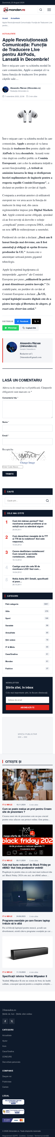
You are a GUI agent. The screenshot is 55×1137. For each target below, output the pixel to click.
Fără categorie (11, 604)
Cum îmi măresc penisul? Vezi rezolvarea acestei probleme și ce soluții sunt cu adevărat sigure (29, 523)
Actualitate (15, 18)
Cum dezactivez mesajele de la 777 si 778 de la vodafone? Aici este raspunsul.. (30, 538)
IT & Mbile (10, 647)
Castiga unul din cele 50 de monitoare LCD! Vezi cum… (26, 568)
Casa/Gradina (11, 654)
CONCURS (7, 1056)
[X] (12, 1021)
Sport (7, 618)
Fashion (9, 668)
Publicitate (6, 1081)
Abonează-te (27, 707)
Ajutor (4, 1040)
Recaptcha (7, 449)
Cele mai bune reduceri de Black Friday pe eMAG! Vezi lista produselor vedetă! (26, 866)
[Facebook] (5, 1021)
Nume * (5, 422)
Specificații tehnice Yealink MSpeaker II (24, 976)
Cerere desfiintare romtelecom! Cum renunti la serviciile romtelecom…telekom (28, 554)
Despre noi (6, 1076)
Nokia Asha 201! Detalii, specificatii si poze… (30, 580)
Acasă (5, 18)
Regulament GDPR (10, 1135)
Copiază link (31, 328)
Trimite (10, 473)
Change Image (27, 462)
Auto (4, 1046)
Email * (5, 435)
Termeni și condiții (41, 1135)
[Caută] (41, 10)
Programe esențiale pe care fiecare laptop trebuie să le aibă (26, 922)
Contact (30, 1135)
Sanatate (9, 625)
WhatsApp (12, 327)
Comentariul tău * (10, 397)
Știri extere (10, 639)
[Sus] (48, 1131)
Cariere (5, 1086)
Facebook (24, 321)
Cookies (22, 1135)
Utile (7, 611)
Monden (9, 661)
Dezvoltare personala (11, 1061)
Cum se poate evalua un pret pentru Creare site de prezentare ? (26, 810)
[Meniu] (49, 10)
